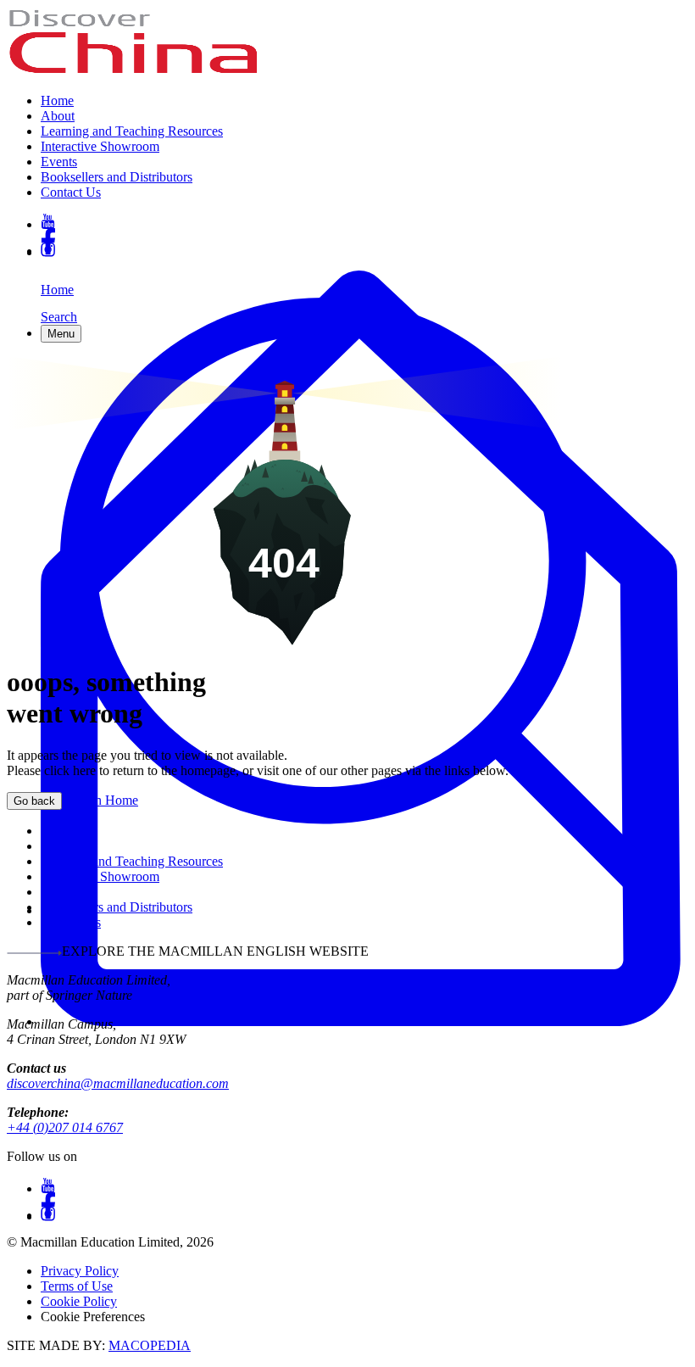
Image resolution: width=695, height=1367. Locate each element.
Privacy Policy (80, 1271)
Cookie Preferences (93, 1316)
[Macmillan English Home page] (134, 71)
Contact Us (71, 192)
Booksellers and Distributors (116, 177)
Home (57, 100)
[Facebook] (364, 235)
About (58, 116)
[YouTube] (364, 221)
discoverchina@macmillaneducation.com (118, 1083)
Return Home (100, 800)
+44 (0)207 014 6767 (65, 1127)
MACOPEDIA (149, 1345)
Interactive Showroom (100, 146)
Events (59, 161)
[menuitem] (364, 101)
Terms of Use (77, 1286)
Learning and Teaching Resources (132, 131)
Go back (34, 801)
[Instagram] (364, 250)
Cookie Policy (79, 1301)
